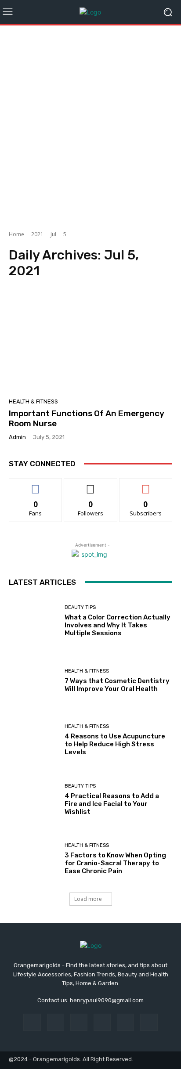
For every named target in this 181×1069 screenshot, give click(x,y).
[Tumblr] (125, 1022)
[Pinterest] (102, 1022)
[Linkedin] (78, 1022)
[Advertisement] (90, 124)
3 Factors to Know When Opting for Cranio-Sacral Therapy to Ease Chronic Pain (115, 863)
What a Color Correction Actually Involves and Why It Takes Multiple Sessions (117, 625)
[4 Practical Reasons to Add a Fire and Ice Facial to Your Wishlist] (33, 799)
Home (16, 234)
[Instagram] (55, 1022)
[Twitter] (148, 1022)
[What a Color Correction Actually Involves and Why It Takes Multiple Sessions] (33, 621)
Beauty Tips (80, 607)
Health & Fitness (33, 401)
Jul (53, 234)
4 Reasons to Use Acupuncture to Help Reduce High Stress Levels (115, 744)
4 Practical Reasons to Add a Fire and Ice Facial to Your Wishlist (112, 804)
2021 (37, 234)
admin (17, 437)
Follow (90, 485)
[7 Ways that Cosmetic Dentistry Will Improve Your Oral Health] (33, 680)
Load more (88, 899)
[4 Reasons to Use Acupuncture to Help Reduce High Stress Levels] (33, 740)
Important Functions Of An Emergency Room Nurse (86, 418)
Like (36, 485)
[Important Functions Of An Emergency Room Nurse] (90, 341)
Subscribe (145, 485)
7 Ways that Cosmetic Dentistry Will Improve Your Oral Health (117, 685)
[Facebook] (31, 1022)
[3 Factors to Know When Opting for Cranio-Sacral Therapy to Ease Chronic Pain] (33, 859)
